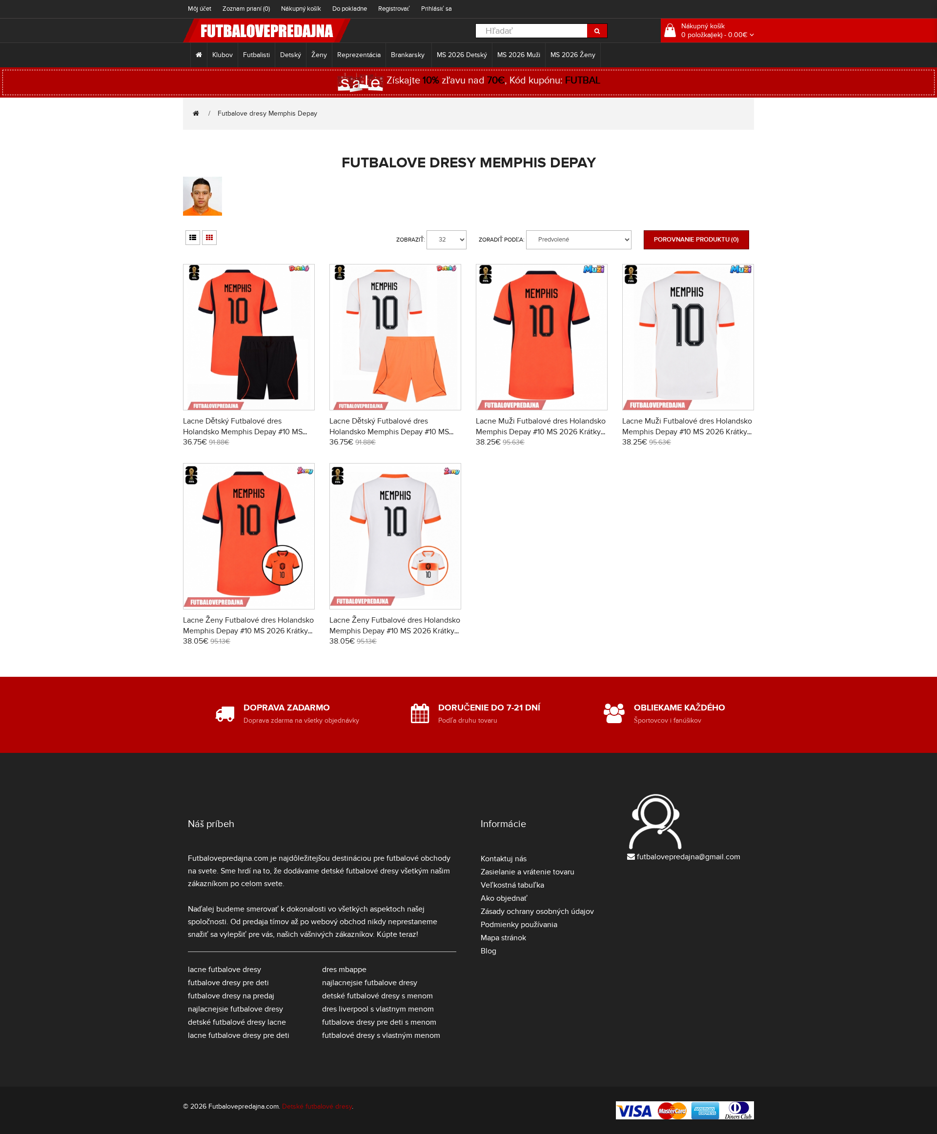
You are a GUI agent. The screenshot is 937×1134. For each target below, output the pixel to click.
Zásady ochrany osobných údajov (537, 911)
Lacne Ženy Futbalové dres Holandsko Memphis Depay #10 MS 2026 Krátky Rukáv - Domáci (248, 631)
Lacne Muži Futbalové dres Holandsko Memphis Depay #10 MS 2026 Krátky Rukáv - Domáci (541, 431)
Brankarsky (409, 55)
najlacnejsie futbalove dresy (235, 1009)
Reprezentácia (359, 55)
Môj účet (199, 9)
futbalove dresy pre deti (228, 983)
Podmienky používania (519, 925)
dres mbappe (344, 969)
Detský (290, 55)
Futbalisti (256, 55)
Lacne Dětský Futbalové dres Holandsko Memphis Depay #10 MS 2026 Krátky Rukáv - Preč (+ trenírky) (391, 431)
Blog (488, 951)
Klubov (222, 55)
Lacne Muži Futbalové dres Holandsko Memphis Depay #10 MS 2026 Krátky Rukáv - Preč (687, 431)
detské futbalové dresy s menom (377, 996)
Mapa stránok (503, 938)
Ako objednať (504, 898)
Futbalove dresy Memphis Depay (267, 113)
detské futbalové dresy (360, 871)
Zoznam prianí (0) (246, 9)
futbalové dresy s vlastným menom (381, 1035)
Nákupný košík (301, 9)
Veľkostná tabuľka (512, 885)
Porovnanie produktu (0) (696, 239)
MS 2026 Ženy (572, 55)
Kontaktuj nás (504, 859)
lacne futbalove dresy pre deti (238, 1035)
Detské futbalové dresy (317, 1106)
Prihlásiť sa (436, 9)
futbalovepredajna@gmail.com (688, 857)
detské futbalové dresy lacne (237, 1022)
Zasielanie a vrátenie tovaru (527, 872)
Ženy (319, 55)
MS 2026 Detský (462, 55)
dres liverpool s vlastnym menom (378, 1009)
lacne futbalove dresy (224, 969)
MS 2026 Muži (518, 55)
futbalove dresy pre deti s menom (379, 1022)
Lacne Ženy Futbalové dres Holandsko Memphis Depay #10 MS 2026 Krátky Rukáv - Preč (394, 631)
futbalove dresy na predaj (231, 996)
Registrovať (394, 9)
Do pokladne (349, 9)
